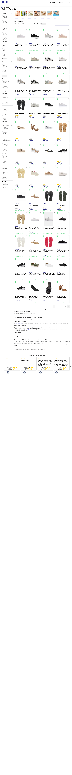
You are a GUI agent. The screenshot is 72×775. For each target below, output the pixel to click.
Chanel (4, 173)
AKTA (4, 65)
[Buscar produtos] (47, 2)
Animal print (5, 172)
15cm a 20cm (5, 103)
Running (5, 132)
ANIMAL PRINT (6, 81)
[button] (7, 13)
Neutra (5, 183)
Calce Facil (5, 157)
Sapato (5, 21)
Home (2, 7)
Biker (4, 37)
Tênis (35, 18)
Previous (3, 366)
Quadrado (5, 149)
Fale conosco (32, 765)
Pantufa (5, 17)
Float (4, 165)
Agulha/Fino (5, 139)
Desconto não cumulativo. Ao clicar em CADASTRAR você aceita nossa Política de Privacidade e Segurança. (36, 752)
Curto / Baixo (5, 101)
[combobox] (30, 2)
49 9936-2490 (21, 761)
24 (4, 55)
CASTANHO (5, 91)
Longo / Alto (5, 102)
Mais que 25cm (5, 97)
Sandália (16, 18)
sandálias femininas (40, 346)
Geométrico (5, 144)
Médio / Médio (5, 98)
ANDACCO (5, 69)
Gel (4, 166)
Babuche (5, 34)
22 (28, 23)
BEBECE (5, 74)
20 (20, 23)
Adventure (5, 127)
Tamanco (5, 22)
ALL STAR (5, 66)
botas (23, 310)
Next (70, 366)
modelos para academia (18, 323)
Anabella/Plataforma (7, 140)
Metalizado (5, 176)
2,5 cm (4, 118)
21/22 (4, 50)
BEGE (4, 85)
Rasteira (5, 150)
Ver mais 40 (4, 58)
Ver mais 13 (4, 121)
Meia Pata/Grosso (6, 145)
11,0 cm (4, 114)
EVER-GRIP (5, 162)
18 (4, 45)
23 (4, 53)
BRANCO (5, 87)
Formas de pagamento (42, 762)
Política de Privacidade (42, 765)
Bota (4, 39)
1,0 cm (4, 108)
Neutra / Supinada (6, 184)
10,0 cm (5, 110)
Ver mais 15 (4, 168)
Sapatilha (42, 18)
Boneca (5, 38)
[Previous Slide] (14, 16)
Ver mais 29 (4, 93)
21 (4, 49)
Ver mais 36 (4, 41)
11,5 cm (4, 115)
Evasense (5, 161)
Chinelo (5, 16)
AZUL (4, 82)
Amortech (5, 156)
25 (39, 23)
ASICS (4, 71)
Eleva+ (4, 160)
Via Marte (27, 329)
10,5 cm (5, 113)
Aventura (5, 33)
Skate (4, 133)
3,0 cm (5, 119)
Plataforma (5, 148)
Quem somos (32, 760)
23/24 (4, 54)
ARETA (5, 70)
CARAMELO (5, 90)
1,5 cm (4, 109)
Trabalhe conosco (33, 762)
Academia (5, 28)
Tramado (5, 178)
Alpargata (5, 29)
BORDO (5, 86)
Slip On (4, 177)
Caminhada (5, 128)
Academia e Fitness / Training (7, 125)
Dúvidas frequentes (41, 760)
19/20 (18, 23)
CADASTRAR (36, 754)
